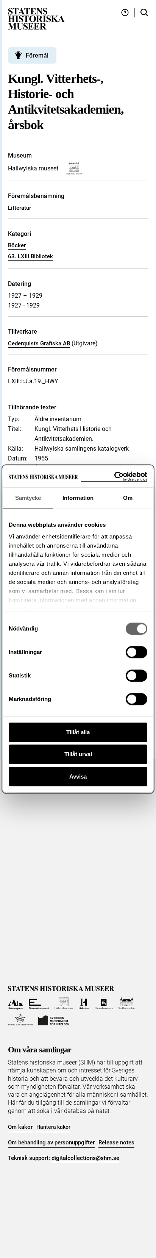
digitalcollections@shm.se (85, 1158)
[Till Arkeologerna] (15, 1003)
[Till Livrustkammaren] (104, 1003)
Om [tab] (128, 498)
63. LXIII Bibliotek (30, 256)
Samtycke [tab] (28, 498)
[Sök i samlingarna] (144, 13)
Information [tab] (78, 498)
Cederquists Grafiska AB (39, 343)
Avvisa (78, 776)
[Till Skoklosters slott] (127, 1003)
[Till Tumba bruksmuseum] (20, 1019)
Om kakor (20, 1127)
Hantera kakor (53, 1127)
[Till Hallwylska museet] (64, 1003)
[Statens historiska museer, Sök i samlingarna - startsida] (36, 18)
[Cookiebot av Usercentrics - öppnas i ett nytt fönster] (114, 476)
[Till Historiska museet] (84, 1003)
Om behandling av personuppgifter (51, 1142)
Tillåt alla (78, 732)
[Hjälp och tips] (125, 13)
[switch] (136, 652)
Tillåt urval (78, 754)
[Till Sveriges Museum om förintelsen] (53, 1019)
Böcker (17, 245)
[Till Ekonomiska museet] (39, 1003)
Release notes (116, 1142)
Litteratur (19, 207)
